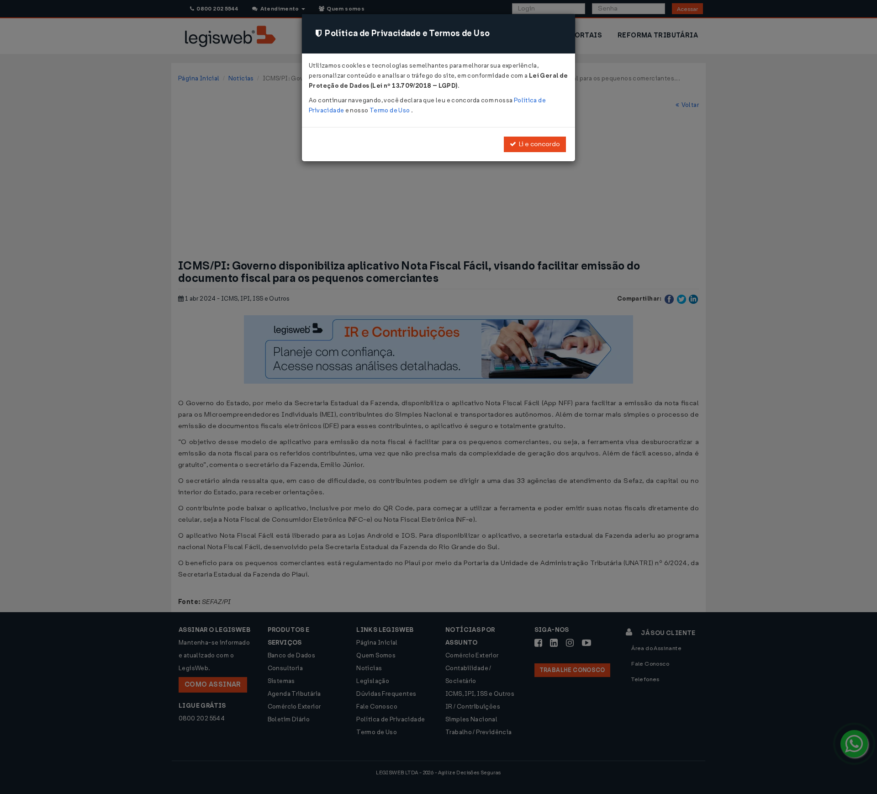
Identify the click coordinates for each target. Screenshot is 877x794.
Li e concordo (538, 144)
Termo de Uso (390, 110)
